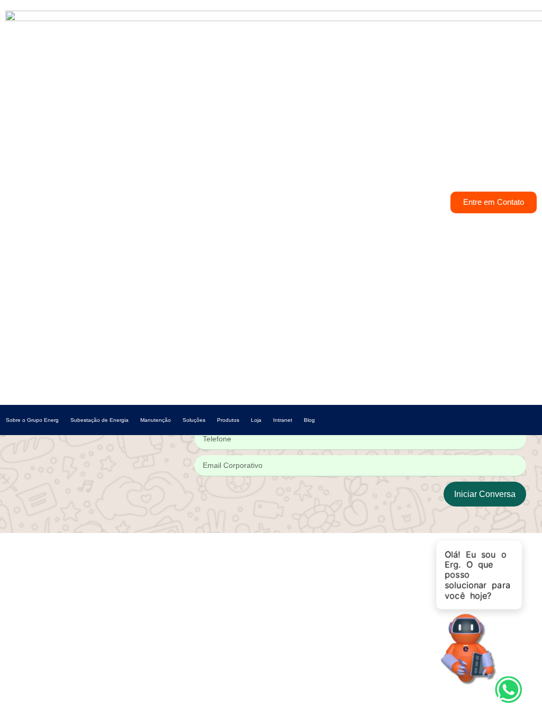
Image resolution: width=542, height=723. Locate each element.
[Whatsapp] (508, 689)
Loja (256, 420)
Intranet (282, 420)
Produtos (228, 420)
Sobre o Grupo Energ (32, 420)
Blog (309, 420)
